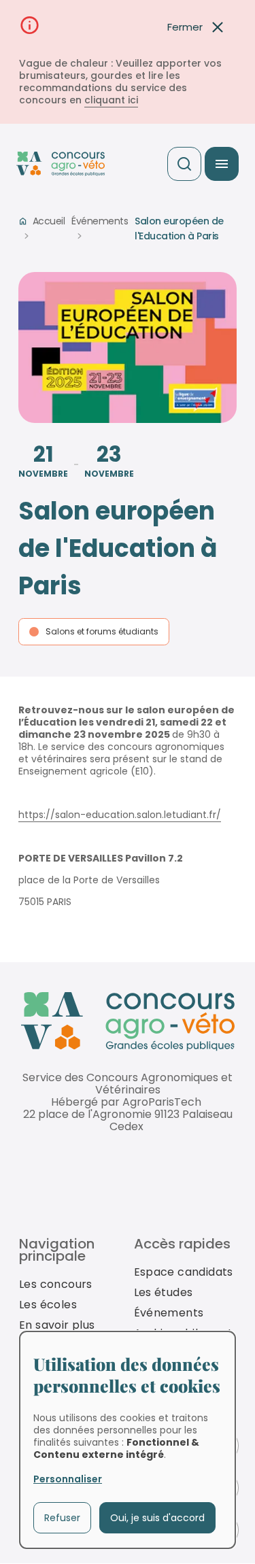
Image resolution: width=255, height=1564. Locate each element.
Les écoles (48, 1304)
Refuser (62, 1518)
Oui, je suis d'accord (157, 1518)
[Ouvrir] (222, 164)
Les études (163, 1292)
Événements (99, 221)
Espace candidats (183, 1272)
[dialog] (127, 1440)
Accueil (49, 221)
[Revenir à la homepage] (128, 1021)
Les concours (55, 1284)
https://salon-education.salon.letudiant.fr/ (119, 814)
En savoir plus (57, 1325)
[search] (184, 164)
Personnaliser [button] (67, 1479)
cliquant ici (111, 100)
